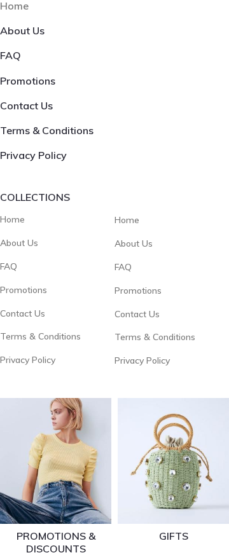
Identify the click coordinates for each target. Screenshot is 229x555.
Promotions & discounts (56, 542)
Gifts (173, 536)
